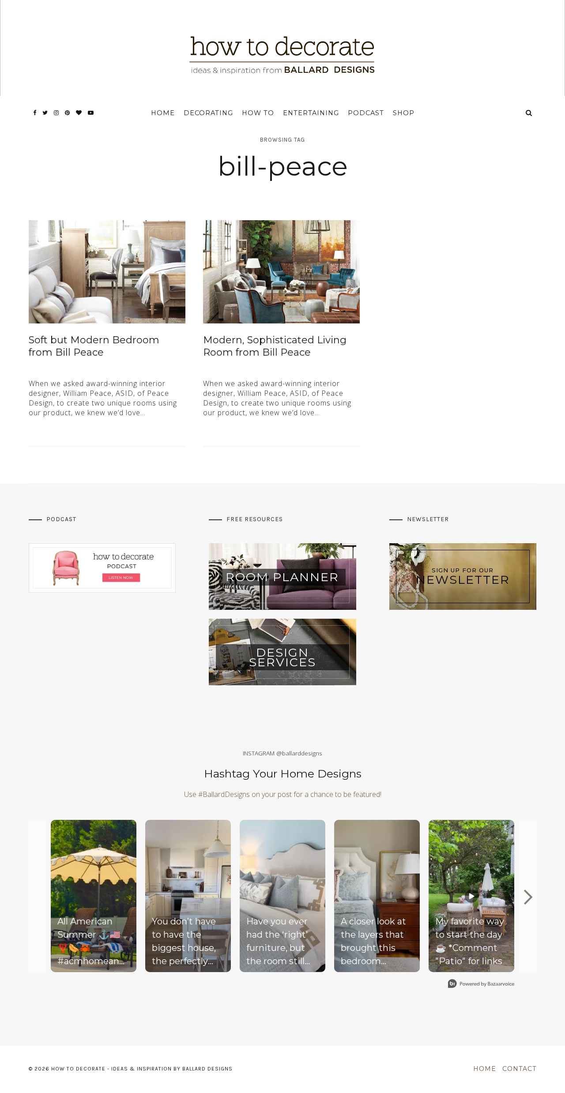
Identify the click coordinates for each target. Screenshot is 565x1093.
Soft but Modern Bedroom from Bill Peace (94, 346)
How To (258, 113)
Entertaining (311, 113)
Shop (403, 113)
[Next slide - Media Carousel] (527, 897)
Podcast (366, 113)
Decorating (208, 113)
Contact (519, 1069)
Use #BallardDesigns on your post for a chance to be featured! (282, 794)
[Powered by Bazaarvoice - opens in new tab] (481, 984)
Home (163, 113)
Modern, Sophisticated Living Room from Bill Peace (275, 346)
